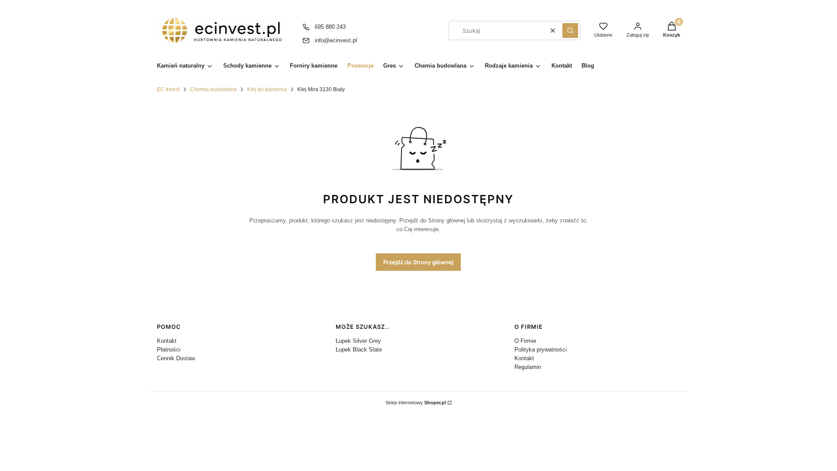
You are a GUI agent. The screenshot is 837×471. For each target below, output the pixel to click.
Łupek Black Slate (359, 349)
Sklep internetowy (415, 402)
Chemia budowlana (213, 89)
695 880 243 (330, 27)
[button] (570, 30)
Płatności (168, 349)
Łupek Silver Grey (358, 341)
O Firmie (525, 341)
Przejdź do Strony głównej (418, 262)
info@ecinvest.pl (336, 40)
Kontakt (167, 341)
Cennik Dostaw (176, 358)
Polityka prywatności (540, 349)
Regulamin (527, 367)
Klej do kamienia (267, 89)
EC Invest (168, 89)
